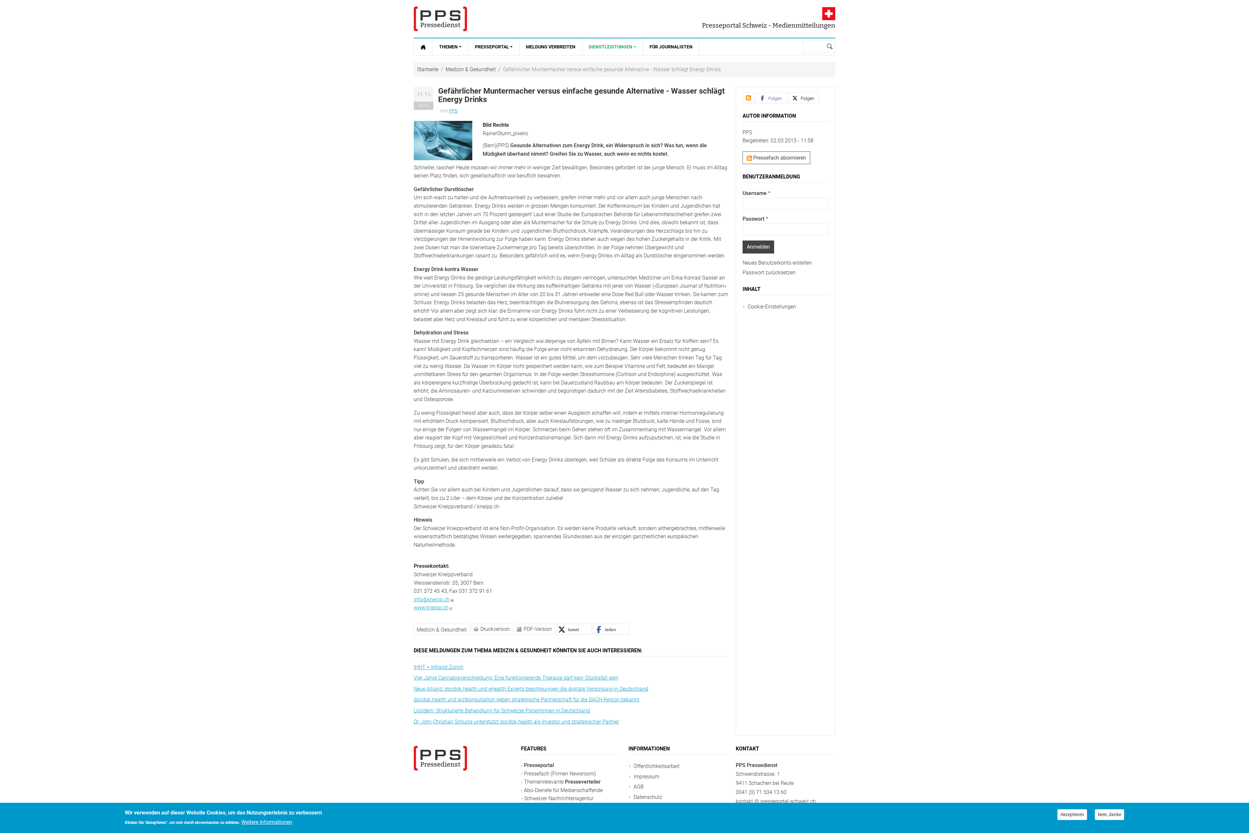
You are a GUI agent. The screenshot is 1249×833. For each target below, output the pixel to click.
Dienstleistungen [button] (610, 46)
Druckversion (495, 629)
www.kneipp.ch (431, 608)
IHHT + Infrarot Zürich (438, 667)
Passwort (753, 219)
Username (755, 193)
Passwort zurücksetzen (769, 272)
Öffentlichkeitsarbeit (656, 766)
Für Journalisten (671, 46)
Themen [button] (448, 46)
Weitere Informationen (266, 822)
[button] (443, 140)
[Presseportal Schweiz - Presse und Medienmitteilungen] (440, 18)
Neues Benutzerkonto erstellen (777, 263)
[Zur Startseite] (423, 46)
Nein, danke (1109, 814)
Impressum (646, 777)
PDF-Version (538, 629)
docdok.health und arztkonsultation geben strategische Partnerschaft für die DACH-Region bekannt (526, 699)
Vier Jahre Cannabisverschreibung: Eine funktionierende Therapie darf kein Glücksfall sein (516, 678)
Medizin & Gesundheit (471, 69)
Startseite (427, 69)
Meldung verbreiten (550, 46)
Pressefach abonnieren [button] (779, 158)
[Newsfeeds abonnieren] (748, 97)
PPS (453, 110)
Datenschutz (648, 797)
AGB (639, 787)
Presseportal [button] (492, 46)
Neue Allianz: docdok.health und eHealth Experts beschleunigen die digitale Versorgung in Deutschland (531, 689)
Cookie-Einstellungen (772, 307)
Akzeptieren (1072, 814)
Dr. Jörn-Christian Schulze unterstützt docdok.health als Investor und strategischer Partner (516, 722)
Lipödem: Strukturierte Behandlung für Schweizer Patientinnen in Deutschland (502, 711)
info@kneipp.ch (432, 599)
